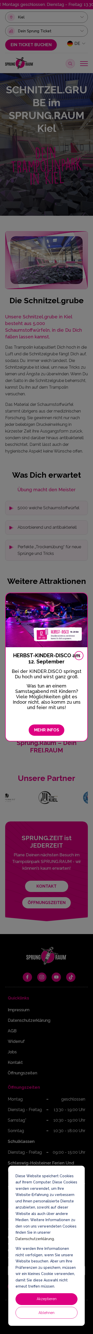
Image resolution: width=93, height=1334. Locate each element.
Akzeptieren (47, 1299)
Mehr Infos (46, 730)
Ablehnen (46, 1313)
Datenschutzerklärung (35, 1239)
